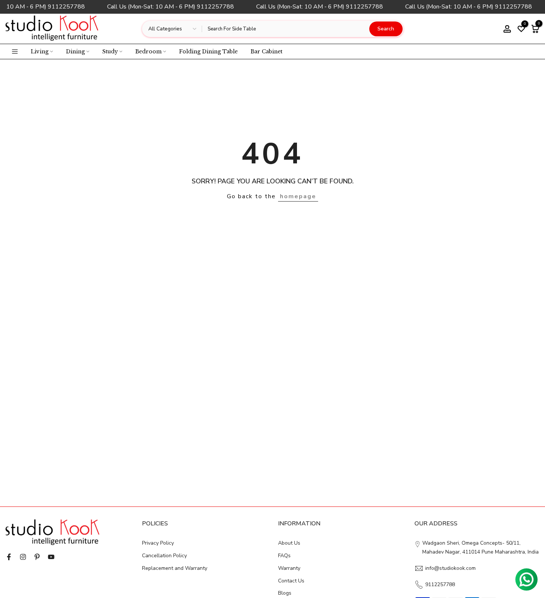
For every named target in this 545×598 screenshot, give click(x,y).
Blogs (284, 593)
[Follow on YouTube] (51, 556)
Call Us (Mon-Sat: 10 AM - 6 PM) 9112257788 (168, 7)
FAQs (284, 555)
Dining (75, 51)
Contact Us (291, 580)
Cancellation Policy (164, 555)
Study (110, 51)
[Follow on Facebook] (9, 556)
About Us (289, 542)
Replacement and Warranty (174, 568)
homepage (298, 196)
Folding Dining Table (208, 51)
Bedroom (148, 51)
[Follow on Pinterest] (37, 556)
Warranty (289, 568)
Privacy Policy (158, 542)
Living (40, 51)
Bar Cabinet (267, 51)
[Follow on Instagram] (23, 556)
